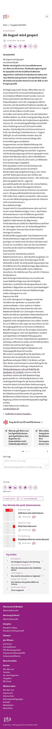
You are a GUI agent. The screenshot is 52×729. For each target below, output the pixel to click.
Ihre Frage (7, 456)
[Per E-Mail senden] (30, 46)
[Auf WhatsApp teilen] (25, 46)
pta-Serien (7, 644)
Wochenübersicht (10, 610)
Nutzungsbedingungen (13, 699)
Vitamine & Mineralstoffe (14, 653)
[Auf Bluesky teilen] (10, 46)
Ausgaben (7, 678)
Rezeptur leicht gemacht (13, 630)
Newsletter (8, 708)
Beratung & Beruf (11, 615)
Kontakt (6, 702)
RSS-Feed (7, 681)
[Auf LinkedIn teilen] (15, 46)
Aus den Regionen (11, 675)
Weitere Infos (9, 686)
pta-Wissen (8, 640)
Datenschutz (6, 491)
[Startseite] (7, 719)
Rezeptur (7, 624)
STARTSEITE (10, 499)
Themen (7, 635)
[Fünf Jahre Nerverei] (9, 528)
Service (6, 665)
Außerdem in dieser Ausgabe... (18, 413)
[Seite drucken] (35, 46)
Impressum (8, 693)
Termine (6, 672)
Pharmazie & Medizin (13, 606)
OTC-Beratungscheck (12, 650)
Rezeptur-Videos (10, 627)
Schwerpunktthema (11, 656)
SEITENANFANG (31, 499)
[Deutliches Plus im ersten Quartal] (9, 541)
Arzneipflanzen (9, 647)
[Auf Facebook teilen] (5, 46)
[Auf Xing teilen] (20, 46)
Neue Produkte (10, 661)
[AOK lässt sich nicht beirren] (9, 515)
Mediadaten (8, 705)
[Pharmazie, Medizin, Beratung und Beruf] (6, 16)
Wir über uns (8, 669)
